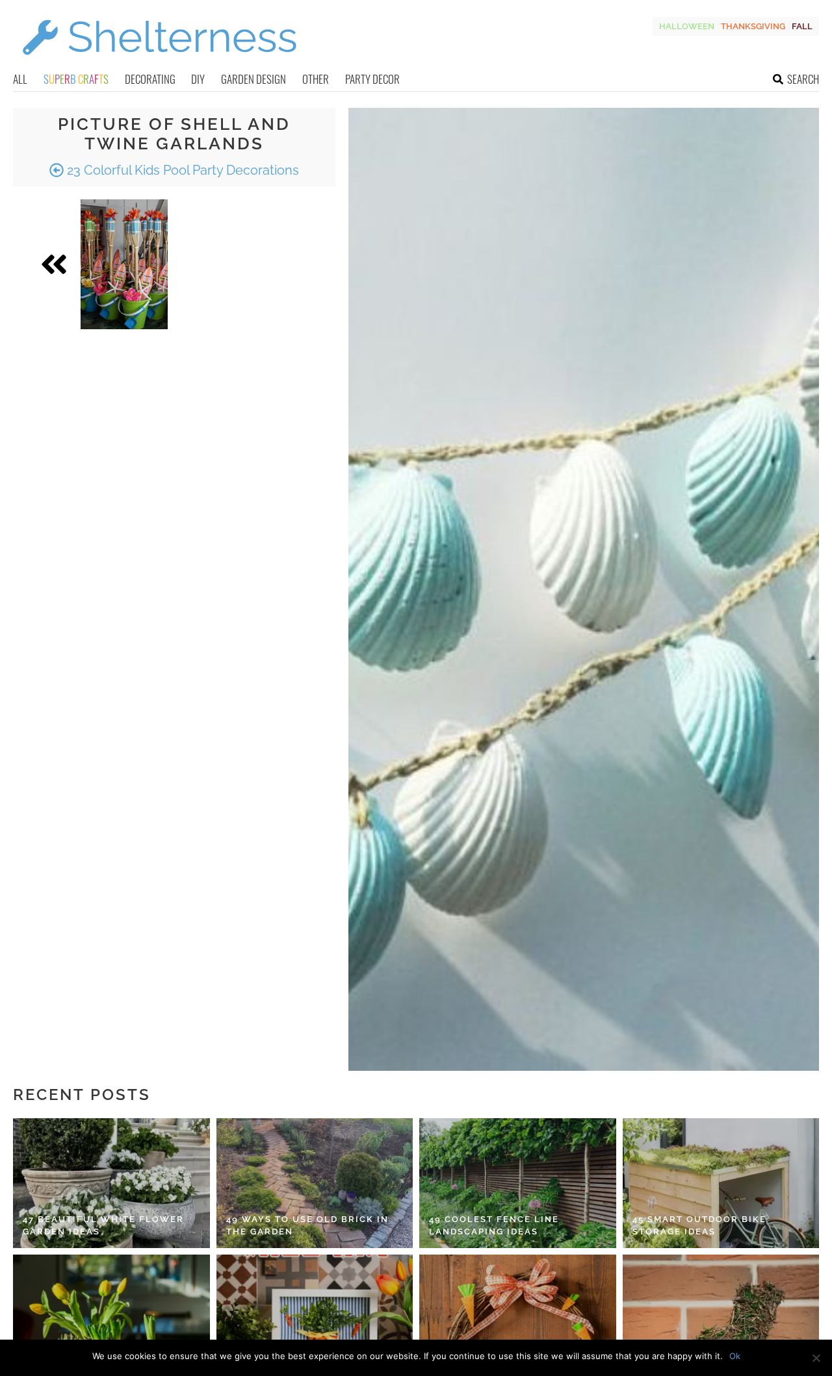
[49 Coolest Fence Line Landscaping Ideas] (517, 1183)
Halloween (686, 26)
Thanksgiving (753, 26)
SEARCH (803, 79)
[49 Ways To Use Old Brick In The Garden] (314, 1183)
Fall (802, 26)
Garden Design (253, 79)
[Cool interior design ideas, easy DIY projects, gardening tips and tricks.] (159, 62)
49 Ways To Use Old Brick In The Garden (307, 1225)
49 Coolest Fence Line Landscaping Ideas (494, 1225)
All (20, 79)
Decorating (150, 79)
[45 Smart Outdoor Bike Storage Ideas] (721, 1183)
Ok (734, 1356)
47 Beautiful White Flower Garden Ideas (103, 1225)
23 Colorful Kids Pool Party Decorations (181, 170)
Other (315, 79)
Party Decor (372, 79)
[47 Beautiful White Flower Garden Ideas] (111, 1183)
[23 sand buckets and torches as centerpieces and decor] (124, 264)
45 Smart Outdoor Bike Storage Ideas (699, 1225)
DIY (198, 79)
